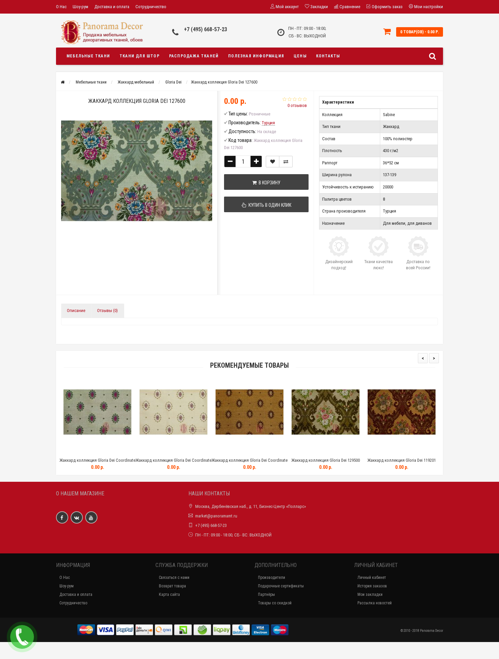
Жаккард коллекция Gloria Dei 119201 (401, 460)
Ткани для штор (139, 56)
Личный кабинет (371, 577)
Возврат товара (172, 586)
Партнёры (266, 594)
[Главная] (62, 82)
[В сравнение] (286, 161)
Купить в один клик (268, 205)
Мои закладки (370, 594)
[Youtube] (91, 517)
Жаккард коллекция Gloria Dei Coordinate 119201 (249, 463)
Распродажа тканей (194, 56)
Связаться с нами (174, 577)
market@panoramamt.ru (216, 515)
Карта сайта (169, 594)
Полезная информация (256, 56)
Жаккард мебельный (136, 82)
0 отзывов (297, 105)
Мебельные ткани (88, 56)
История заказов (372, 586)
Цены (300, 56)
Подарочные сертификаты (281, 586)
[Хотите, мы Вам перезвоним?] (22, 637)
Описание (76, 310)
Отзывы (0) (107, 310)
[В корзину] (81, 451)
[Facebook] (62, 517)
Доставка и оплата (111, 6)
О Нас (61, 6)
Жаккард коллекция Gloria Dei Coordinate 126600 (173, 463)
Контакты (328, 56)
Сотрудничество (150, 6)
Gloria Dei (173, 82)
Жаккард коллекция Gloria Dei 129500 (325, 460)
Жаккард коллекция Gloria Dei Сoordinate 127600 (97, 463)
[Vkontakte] (77, 517)
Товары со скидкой (275, 603)
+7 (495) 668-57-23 (205, 29)
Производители (271, 577)
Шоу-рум (80, 6)
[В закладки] (272, 161)
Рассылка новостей (374, 603)
